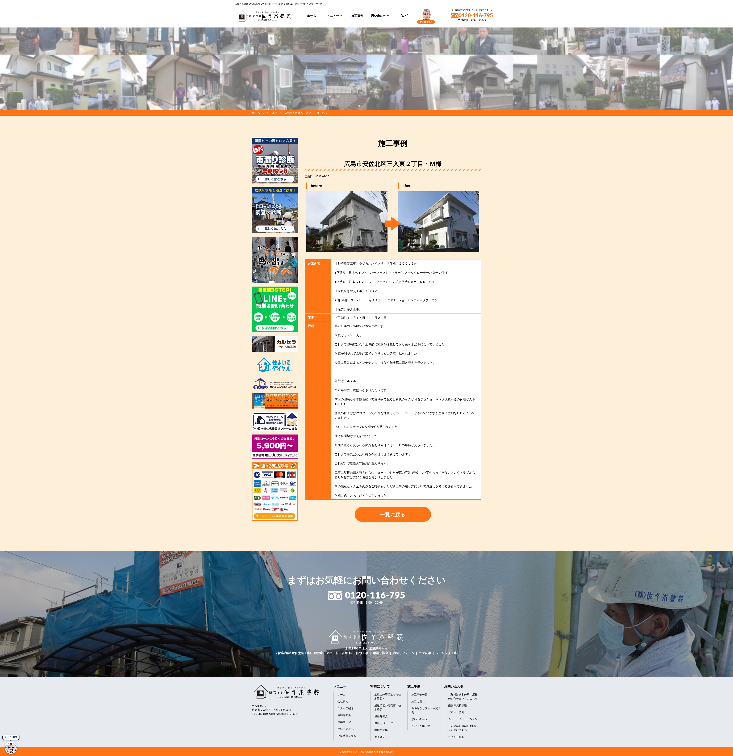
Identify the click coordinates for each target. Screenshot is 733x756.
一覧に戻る (392, 514)
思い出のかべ (380, 15)
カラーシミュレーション (463, 719)
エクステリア (382, 737)
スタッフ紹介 (345, 708)
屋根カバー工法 (383, 723)
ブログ (403, 15)
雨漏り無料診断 (457, 705)
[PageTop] (720, 751)
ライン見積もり (457, 737)
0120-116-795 (476, 15)
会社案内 (342, 701)
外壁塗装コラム (346, 735)
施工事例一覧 (419, 694)
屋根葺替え (381, 716)
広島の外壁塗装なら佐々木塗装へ (389, 696)
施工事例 (357, 15)
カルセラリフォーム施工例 (426, 710)
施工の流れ (418, 701)
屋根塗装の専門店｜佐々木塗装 (389, 707)
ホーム (311, 15)
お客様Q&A (344, 722)
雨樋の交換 (381, 730)
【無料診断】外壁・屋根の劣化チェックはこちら (463, 696)
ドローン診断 (456, 712)
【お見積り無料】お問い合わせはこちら (463, 728)
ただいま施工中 (420, 726)
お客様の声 (344, 715)
